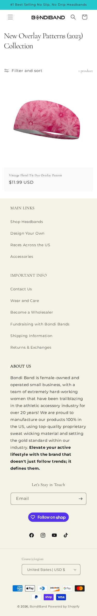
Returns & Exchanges (30, 347)
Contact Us (21, 289)
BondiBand (38, 606)
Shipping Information (31, 335)
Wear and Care (24, 300)
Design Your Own (27, 233)
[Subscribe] (80, 499)
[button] (10, 17)
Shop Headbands (26, 221)
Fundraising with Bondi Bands (40, 324)
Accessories (21, 256)
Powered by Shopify (64, 606)
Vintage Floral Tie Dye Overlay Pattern (35, 175)
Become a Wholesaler (31, 312)
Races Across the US (30, 245)
